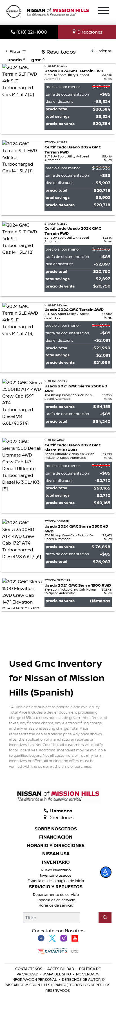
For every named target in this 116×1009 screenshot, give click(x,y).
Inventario (56, 862)
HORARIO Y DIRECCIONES (55, 845)
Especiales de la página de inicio (56, 880)
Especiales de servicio (56, 899)
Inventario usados (56, 875)
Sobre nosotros (56, 829)
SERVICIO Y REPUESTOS (55, 886)
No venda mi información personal (56, 976)
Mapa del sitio (57, 974)
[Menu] (103, 11)
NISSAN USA (56, 853)
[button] (105, 872)
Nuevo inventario (56, 869)
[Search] (105, 917)
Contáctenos (29, 968)
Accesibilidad (61, 968)
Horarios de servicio (56, 905)
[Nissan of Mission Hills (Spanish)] (47, 12)
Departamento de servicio (56, 894)
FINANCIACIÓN (55, 837)
